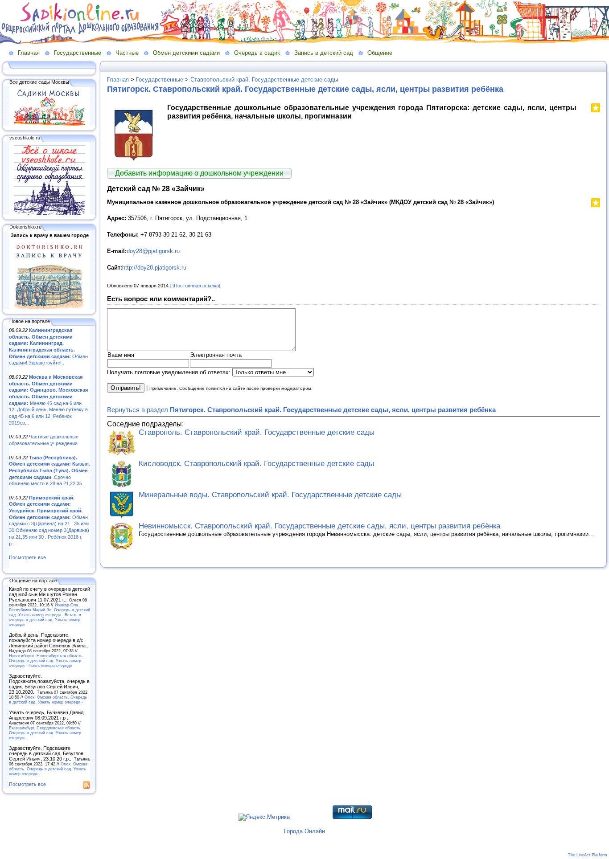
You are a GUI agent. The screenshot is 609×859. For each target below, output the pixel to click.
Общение (379, 52)
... (591, 534)
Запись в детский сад (323, 52)
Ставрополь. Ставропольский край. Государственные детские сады (256, 432)
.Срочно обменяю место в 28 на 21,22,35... (49, 471)
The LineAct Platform (587, 855)
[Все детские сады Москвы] (49, 124)
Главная (29, 52)
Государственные (77, 52)
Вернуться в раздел (301, 409)
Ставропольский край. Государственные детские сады (264, 79)
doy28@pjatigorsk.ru (153, 251)
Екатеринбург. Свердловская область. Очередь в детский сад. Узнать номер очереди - (45, 732)
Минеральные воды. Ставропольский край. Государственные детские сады (270, 495)
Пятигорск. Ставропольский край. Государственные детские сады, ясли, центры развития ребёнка (305, 89)
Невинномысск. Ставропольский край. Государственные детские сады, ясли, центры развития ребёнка (319, 526)
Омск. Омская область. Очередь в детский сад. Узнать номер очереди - (48, 699)
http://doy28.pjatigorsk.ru (154, 267)
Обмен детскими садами (186, 52)
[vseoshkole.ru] (49, 213)
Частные (127, 52)
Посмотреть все (27, 557)
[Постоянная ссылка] (196, 285)
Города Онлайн (304, 831)
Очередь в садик (257, 52)
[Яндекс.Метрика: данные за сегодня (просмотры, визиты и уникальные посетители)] (264, 817)
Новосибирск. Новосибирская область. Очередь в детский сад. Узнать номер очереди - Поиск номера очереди (46, 660)
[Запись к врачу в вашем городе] (49, 307)
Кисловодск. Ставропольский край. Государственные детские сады (256, 463)
